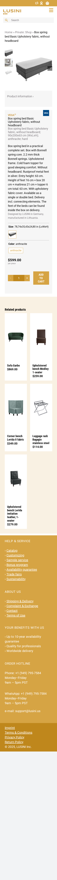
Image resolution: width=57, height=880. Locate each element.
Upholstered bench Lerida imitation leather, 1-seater (14, 513)
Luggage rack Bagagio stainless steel (40, 439)
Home (9, 32)
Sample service (17, 560)
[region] (9, 68)
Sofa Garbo (13, 365)
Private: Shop (23, 32)
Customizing (15, 555)
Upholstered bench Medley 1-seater (40, 369)
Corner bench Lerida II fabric (15, 437)
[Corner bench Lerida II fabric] (16, 407)
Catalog (11, 550)
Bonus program (17, 565)
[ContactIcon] (36, 2)
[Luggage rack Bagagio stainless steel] (41, 407)
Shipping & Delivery (19, 601)
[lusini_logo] (12, 10)
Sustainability (15, 579)
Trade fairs (14, 574)
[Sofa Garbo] (16, 337)
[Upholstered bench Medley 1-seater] (41, 337)
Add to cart (41, 278)
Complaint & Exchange (22, 606)
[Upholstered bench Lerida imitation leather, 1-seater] (16, 478)
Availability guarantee (21, 569)
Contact (12, 611)
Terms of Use (15, 615)
